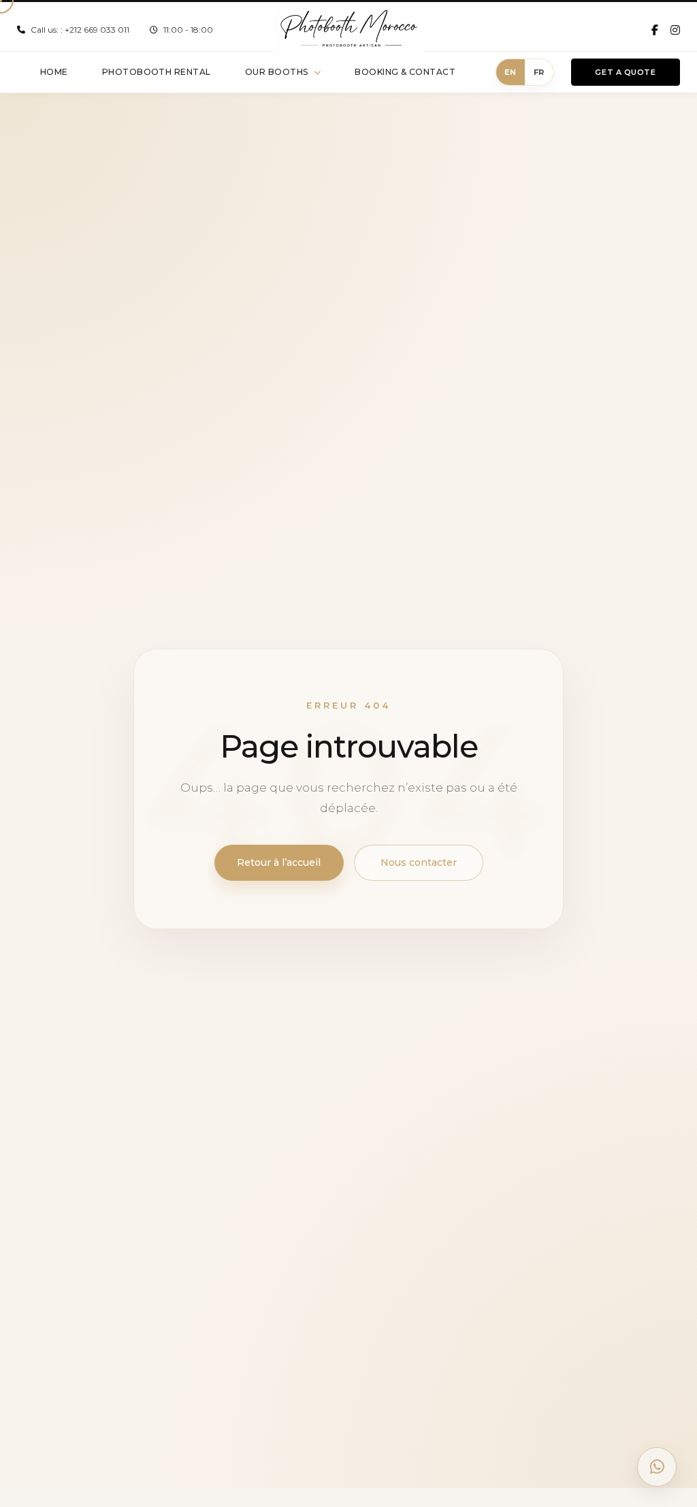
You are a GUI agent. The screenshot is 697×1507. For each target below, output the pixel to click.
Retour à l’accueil (279, 862)
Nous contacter (418, 862)
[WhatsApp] (657, 1467)
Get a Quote (625, 72)
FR (539, 72)
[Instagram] (675, 30)
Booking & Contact (405, 72)
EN (510, 72)
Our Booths (276, 72)
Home (54, 72)
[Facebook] (654, 30)
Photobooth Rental (156, 72)
